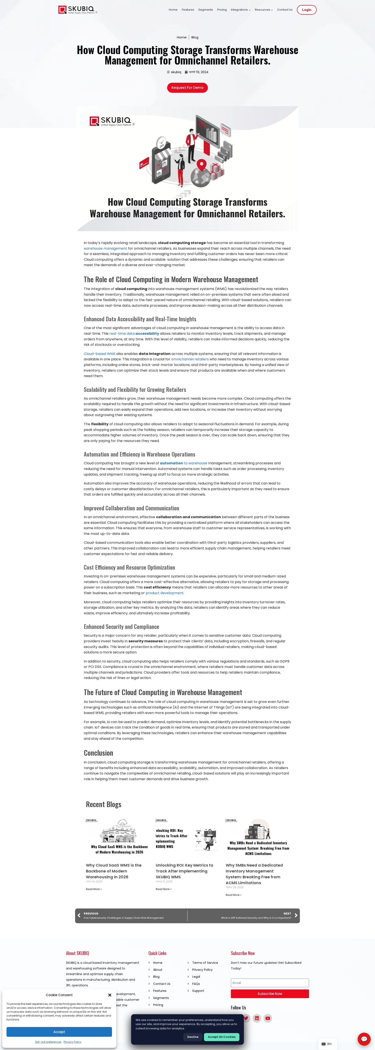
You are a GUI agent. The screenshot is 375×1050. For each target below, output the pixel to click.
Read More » (94, 889)
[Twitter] (246, 1018)
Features (188, 10)
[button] (110, 995)
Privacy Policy (72, 1042)
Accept (59, 1032)
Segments (205, 10)
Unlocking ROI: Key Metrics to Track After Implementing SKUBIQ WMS (184, 871)
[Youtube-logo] (267, 1018)
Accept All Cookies (221, 1037)
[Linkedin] (257, 1018)
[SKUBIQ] (77, 10)
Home (173, 10)
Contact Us (285, 10)
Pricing (222, 10)
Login (306, 10)
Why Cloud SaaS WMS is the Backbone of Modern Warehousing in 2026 (113, 871)
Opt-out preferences (48, 1042)
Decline (192, 1037)
